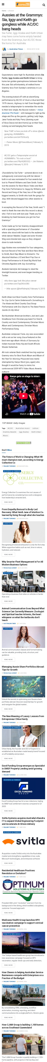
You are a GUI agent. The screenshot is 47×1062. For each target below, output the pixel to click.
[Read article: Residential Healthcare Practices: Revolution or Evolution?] (23, 890)
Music (5, 435)
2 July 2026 (22, 673)
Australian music (23, 428)
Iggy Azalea (24, 432)
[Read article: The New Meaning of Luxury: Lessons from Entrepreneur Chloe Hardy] (23, 736)
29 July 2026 (23, 568)
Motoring (8, 573)
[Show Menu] (3, 4)
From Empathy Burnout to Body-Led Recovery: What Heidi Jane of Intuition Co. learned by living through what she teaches (23, 512)
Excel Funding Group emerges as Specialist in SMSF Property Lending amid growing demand (23, 768)
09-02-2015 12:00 (33, 49)
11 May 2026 (22, 827)
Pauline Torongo (10, 466)
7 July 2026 (22, 623)
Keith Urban (36, 432)
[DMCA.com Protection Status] (23, 443)
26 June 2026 (22, 775)
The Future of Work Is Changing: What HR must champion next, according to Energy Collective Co (22, 460)
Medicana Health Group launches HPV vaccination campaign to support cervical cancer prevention (22, 923)
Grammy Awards (9, 432)
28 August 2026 (23, 466)
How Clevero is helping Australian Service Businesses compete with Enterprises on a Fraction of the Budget (22, 975)
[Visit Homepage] (23, 4)
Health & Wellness (12, 934)
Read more (9, 501)
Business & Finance (12, 471)
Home (4, 11)
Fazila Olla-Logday (10, 568)
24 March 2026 (23, 1031)
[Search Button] (44, 4)
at (5, 678)
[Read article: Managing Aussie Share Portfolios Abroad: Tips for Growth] (23, 687)
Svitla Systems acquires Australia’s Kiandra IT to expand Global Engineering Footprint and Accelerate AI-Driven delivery (23, 821)
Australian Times (16, 49)
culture (35, 428)
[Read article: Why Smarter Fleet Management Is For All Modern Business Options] (23, 581)
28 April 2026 (22, 929)
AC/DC (10, 428)
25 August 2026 (23, 518)
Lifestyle (11, 11)
